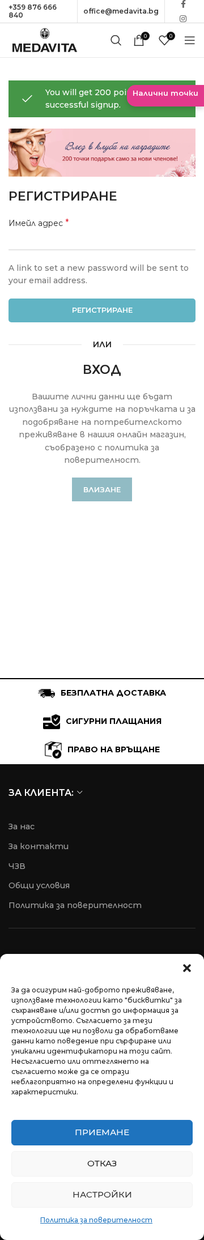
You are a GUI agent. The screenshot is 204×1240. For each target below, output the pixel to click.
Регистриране (102, 309)
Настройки (102, 1194)
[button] (187, 968)
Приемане (102, 1132)
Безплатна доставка (113, 693)
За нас (21, 826)
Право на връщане (113, 749)
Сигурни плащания (114, 721)
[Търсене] (116, 40)
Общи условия (39, 885)
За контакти (38, 846)
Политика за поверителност (96, 1220)
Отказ (102, 1163)
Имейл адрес (38, 223)
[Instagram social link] (183, 18)
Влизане (102, 489)
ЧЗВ (17, 866)
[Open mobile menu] (189, 40)
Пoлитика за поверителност (75, 905)
